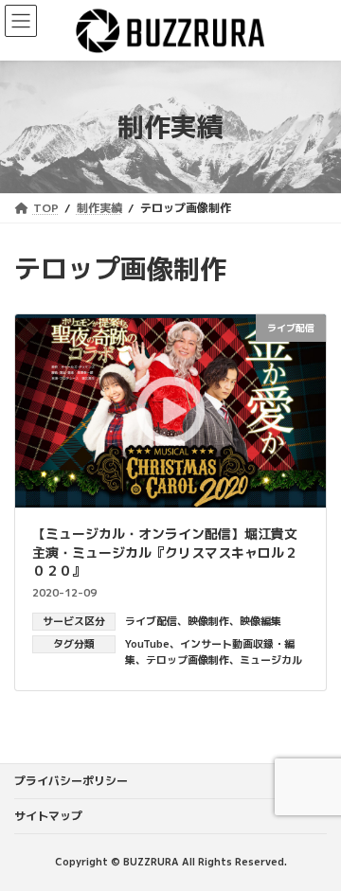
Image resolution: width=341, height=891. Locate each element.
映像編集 (260, 621)
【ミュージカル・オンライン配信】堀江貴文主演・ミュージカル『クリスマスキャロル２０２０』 (164, 552)
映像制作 (208, 621)
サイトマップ (48, 816)
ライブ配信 (151, 621)
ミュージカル (271, 660)
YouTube (147, 643)
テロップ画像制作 (187, 660)
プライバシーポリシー (71, 781)
